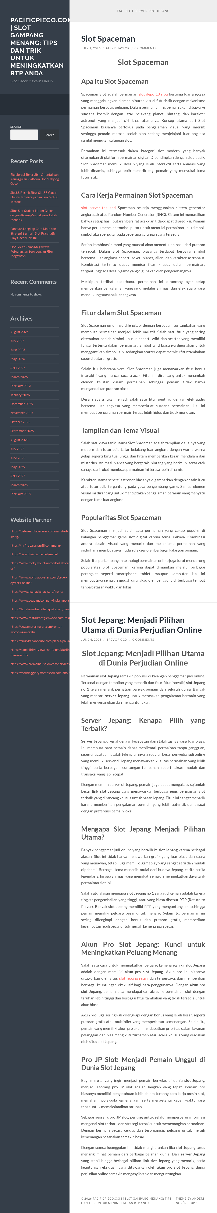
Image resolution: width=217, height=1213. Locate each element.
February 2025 (20, 494)
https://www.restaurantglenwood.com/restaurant (44, 618)
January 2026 (20, 395)
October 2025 (20, 422)
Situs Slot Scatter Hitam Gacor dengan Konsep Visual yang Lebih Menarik (33, 215)
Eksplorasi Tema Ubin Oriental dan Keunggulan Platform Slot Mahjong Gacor (34, 179)
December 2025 (21, 404)
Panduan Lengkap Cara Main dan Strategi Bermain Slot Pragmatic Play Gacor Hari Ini (33, 233)
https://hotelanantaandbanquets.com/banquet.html (46, 609)
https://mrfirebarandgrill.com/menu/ (35, 545)
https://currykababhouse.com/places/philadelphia (44, 641)
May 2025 (17, 467)
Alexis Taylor (117, 48)
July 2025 (17, 449)
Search (16, 126)
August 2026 (19, 332)
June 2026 (17, 350)
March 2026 (19, 377)
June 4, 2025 (91, 639)
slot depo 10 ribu (153, 94)
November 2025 (21, 413)
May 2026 (17, 359)
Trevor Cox (117, 639)
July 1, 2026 (91, 48)
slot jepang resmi (133, 978)
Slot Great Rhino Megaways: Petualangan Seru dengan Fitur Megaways (31, 251)
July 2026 (17, 341)
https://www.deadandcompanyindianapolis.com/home (47, 600)
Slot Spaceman (108, 38)
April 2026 (17, 368)
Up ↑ (194, 1203)
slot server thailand (98, 207)
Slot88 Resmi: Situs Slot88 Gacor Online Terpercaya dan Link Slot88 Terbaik (34, 197)
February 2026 (20, 386)
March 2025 (19, 485)
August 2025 (19, 440)
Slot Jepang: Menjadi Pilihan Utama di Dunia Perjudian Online (141, 625)
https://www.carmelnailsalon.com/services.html (43, 664)
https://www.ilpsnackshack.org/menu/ (36, 591)
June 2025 (17, 458)
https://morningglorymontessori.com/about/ (41, 673)
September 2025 (22, 431)
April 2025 (17, 476)
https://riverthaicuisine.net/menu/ (34, 554)
